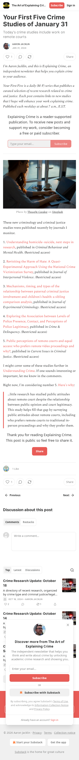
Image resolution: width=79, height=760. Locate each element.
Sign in (71, 5)
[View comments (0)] (20, 57)
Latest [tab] (17, 570)
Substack (20, 752)
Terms (48, 732)
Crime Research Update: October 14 (29, 616)
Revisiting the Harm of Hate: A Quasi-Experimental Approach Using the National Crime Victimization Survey (39, 266)
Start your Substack (29, 742)
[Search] (72, 570)
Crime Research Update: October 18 (29, 583)
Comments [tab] (12, 522)
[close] (68, 625)
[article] (39, 592)
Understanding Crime (19, 370)
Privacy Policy (41, 709)
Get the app (58, 742)
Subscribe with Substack (42, 692)
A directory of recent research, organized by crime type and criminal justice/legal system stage (30, 592)
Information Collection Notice (51, 705)
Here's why (66, 385)
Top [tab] (7, 570)
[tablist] (19, 522)
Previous (15, 495)
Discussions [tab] (32, 570)
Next (66, 495)
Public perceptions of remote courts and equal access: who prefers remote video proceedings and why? (38, 346)
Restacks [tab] (28, 522)
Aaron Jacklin (21, 44)
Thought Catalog (37, 212)
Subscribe (57, 5)
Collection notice (64, 732)
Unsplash (57, 212)
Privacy (37, 732)
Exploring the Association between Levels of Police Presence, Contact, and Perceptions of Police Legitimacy (36, 321)
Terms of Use (60, 701)
